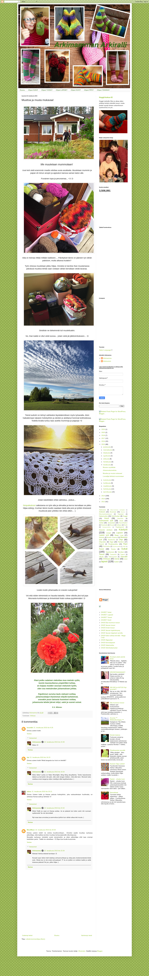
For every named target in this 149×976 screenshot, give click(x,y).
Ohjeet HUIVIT (76, 90)
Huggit (125, 516)
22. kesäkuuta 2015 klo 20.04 (45, 830)
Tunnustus (113, 554)
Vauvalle (124, 557)
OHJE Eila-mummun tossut (110, 622)
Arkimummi (107, 361)
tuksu (29, 791)
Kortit (125, 525)
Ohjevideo (102, 542)
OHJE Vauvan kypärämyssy (110, 630)
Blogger (99, 951)
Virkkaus (33, 716)
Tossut (101, 554)
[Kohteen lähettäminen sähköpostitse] (49, 713)
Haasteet (120, 514)
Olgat (111, 542)
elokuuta (106, 459)
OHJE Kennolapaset (108, 642)
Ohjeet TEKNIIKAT (103, 90)
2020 (103, 432)
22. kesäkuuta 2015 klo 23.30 (54, 742)
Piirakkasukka (113, 544)
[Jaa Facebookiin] (55, 713)
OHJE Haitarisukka (107, 645)
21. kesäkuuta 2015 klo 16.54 (54, 772)
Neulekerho (111, 540)
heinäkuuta (107, 462)
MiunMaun (31, 830)
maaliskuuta (107, 486)
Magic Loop (119, 535)
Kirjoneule (104, 525)
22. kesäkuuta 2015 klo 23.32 (54, 808)
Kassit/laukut (123, 523)
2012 (103, 501)
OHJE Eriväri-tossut (108, 628)
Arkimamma (36, 742)
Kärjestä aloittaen (105, 530)
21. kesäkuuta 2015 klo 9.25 (43, 727)
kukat (125, 559)
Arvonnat (113, 512)
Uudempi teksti (27, 935)
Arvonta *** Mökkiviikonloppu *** (117, 719)
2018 (103, 435)
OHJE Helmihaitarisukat (109, 648)
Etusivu (22, 90)
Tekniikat (121, 552)
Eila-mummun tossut (117, 703)
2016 (103, 441)
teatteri (116, 562)
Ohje (121, 540)
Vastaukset (33, 738)
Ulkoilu (101, 557)
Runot (101, 549)
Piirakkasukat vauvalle (117, 750)
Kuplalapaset (120, 527)
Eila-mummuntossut (105, 514)
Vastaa (29, 734)
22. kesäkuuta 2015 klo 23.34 (54, 851)
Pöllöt (124, 546)
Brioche (123, 512)
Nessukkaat (114, 792)
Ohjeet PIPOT (89, 90)
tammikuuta (107, 492)
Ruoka (113, 549)
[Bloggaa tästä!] (51, 713)
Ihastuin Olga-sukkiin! (117, 764)
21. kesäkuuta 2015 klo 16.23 (40, 757)
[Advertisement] (57, 917)
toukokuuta (107, 480)
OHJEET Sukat (106, 612)
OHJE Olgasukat (106, 640)
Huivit (106, 518)
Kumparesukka (107, 527)
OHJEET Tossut (106, 617)
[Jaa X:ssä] (53, 713)
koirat (117, 559)
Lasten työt (104, 535)
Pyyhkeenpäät (116, 546)
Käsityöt (123, 529)
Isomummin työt (106, 521)
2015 (103, 444)
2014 (103, 496)
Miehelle (101, 537)
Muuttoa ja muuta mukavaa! (112, 473)
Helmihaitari (116, 516)
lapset (104, 561)
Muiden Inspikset (112, 537)
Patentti (101, 544)
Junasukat (111, 523)
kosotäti (30, 727)
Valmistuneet (113, 557)
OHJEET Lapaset (107, 615)
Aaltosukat (102, 510)
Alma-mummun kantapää (117, 510)
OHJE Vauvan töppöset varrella (112, 633)
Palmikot (121, 542)
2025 (103, 429)
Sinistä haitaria (115, 735)
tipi (28, 757)
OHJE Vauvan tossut (108, 625)
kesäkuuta (107, 465)
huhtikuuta (107, 483)
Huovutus (120, 518)
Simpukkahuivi (29, 505)
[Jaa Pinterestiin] (57, 713)
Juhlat (101, 523)
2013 (103, 499)
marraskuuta (107, 450)
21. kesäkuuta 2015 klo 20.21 (42, 791)
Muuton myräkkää (109, 467)
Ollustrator (81, 951)
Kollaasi (119, 525)
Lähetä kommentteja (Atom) (35, 939)
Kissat (112, 525)
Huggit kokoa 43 (106, 97)
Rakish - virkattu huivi (117, 779)
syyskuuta (107, 456)
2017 (103, 438)
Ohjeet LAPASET (62, 90)
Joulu (121, 521)
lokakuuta (106, 453)
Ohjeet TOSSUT (47, 90)
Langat (108, 533)
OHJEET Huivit (106, 620)
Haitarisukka (103, 516)
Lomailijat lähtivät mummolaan (113, 476)
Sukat (124, 548)
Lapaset (119, 533)
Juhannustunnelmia (109, 470)
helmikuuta (107, 489)
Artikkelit (102, 512)
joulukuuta (107, 447)
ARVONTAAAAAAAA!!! (117, 672)
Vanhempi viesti (86, 935)
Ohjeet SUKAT (33, 90)
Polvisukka (106, 546)
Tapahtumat (110, 552)
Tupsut (122, 554)
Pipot (125, 544)
